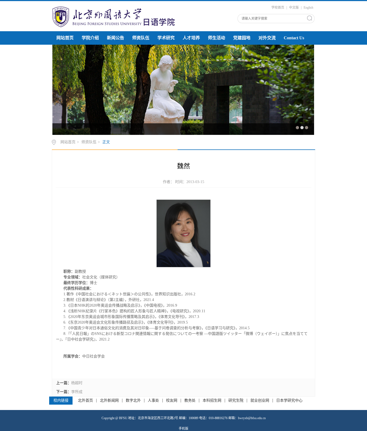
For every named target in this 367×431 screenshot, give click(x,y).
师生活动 (216, 38)
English (308, 7)
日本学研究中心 (289, 400)
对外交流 (267, 38)
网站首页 (65, 38)
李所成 (76, 392)
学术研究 (166, 38)
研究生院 (235, 400)
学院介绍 (90, 38)
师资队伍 (140, 38)
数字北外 (133, 400)
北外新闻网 (109, 400)
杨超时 (76, 383)
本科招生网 (212, 400)
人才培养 (191, 38)
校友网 (171, 400)
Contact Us (294, 38)
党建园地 (241, 38)
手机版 (183, 428)
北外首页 (85, 400)
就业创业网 (259, 400)
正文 (106, 142)
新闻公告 (115, 38)
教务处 (190, 400)
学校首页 (277, 7)
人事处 (153, 400)
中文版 (294, 7)
